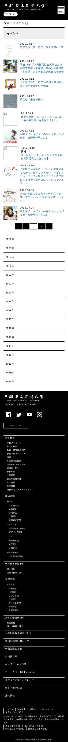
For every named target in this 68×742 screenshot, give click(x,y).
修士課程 (11, 569)
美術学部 (10, 496)
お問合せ (33, 709)
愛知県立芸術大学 (13, 729)
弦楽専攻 (13, 599)
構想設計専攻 (15, 520)
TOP (6, 23)
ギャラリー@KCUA (16, 664)
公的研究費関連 (14, 479)
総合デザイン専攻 (17, 528)
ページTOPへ (15, 426)
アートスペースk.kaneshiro (20, 672)
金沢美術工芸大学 (32, 726)
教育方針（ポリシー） (17, 454)
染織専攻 (13, 548)
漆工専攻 (13, 544)
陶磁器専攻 (14, 541)
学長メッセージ (14, 443)
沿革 (9, 457)
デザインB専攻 (15, 532)
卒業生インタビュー (16, 464)
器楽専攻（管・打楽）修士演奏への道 (42, 47)
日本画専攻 (14, 505)
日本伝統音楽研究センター (19, 633)
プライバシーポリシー (15, 712)
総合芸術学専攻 (16, 556)
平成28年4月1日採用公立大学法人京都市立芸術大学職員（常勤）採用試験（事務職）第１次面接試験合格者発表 (42, 68)
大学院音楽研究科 (14, 617)
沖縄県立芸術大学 (36, 729)
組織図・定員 (13, 468)
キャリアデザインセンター (19, 679)
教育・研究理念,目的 (16, 450)
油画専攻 (13, 509)
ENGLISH (10, 14)
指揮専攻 (13, 592)
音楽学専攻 (14, 610)
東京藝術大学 (11, 726)
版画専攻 (13, 516)
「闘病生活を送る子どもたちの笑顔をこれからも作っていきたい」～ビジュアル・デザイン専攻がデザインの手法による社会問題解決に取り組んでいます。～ (42, 176)
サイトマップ (47, 709)
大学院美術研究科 (14, 564)
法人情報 (10, 695)
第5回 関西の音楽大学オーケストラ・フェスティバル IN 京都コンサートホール (42, 197)
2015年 (16, 23)
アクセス (9, 709)
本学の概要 (12, 446)
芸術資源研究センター (17, 640)
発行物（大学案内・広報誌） (20, 489)
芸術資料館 (11, 656)
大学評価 (11, 475)
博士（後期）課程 (15, 573)
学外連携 (11, 486)
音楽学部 (10, 579)
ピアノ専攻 (14, 596)
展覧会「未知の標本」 (33, 99)
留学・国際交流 (13, 687)
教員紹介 (11, 471)
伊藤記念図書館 (13, 648)
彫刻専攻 (13, 513)
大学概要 (10, 437)
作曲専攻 (13, 588)
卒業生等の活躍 (14, 461)
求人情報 (11, 482)
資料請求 (21, 709)
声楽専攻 (13, 606)
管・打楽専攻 (15, 603)
